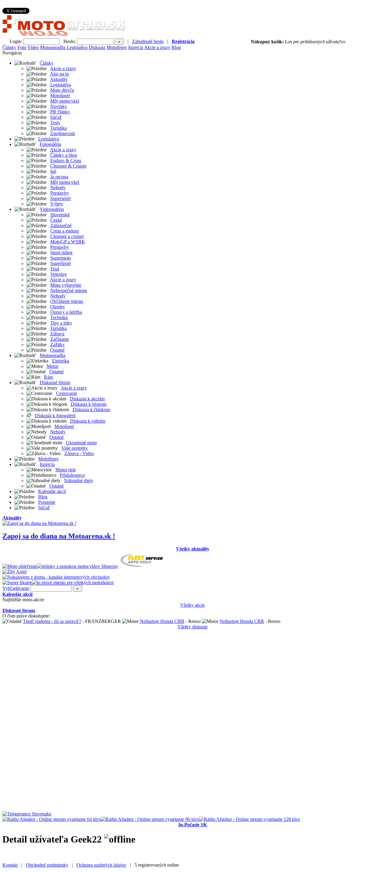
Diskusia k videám (87, 421)
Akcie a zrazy (157, 47)
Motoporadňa (53, 47)
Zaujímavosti (62, 133)
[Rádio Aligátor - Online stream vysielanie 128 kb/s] (249, 819)
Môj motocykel (64, 100)
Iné (53, 171)
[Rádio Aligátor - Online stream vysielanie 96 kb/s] (150, 819)
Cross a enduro (64, 230)
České (56, 220)
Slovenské (60, 214)
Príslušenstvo (72, 475)
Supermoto (60, 257)
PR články (60, 111)
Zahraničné (61, 225)
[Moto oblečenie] (19, 566)
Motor (52, 366)
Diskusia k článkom (91, 409)
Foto (21, 47)
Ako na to (59, 73)
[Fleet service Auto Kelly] (142, 566)
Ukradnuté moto (81, 442)
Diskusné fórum (55, 382)
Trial (54, 268)
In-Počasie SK (192, 824)
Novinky (58, 106)
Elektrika (60, 360)
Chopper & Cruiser (68, 165)
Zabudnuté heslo (148, 41)
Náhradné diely (78, 480)
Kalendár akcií (52, 491)
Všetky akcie (192, 605)
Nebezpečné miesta (68, 290)
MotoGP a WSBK (67, 241)
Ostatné (57, 350)
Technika (59, 317)
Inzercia (135, 47)
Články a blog (63, 155)
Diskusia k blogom (88, 404)
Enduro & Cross (65, 160)
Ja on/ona (59, 176)
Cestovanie (66, 393)
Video (33, 47)
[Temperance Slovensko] (26, 813)
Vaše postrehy (74, 448)
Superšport (60, 263)
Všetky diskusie (192, 626)
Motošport (60, 95)
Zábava (57, 333)
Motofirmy (116, 47)
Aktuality (59, 79)
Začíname (59, 339)
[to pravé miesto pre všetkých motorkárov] (73, 582)
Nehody (58, 187)
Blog (176, 47)
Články (9, 47)
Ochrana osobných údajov (101, 864)
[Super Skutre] (17, 582)
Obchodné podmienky (47, 864)
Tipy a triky (61, 322)
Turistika (58, 128)
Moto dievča (62, 90)
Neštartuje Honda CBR (162, 621)
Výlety (56, 203)
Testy (55, 122)
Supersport (60, 198)
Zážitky (57, 344)
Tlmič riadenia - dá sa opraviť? (52, 621)
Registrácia (183, 41)
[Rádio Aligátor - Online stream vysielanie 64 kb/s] (51, 819)
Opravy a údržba (66, 312)
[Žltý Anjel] (14, 571)
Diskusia (97, 47)
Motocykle (65, 469)
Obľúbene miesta (66, 301)
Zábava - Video (79, 453)
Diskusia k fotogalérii (55, 415)
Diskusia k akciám (87, 398)
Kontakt (10, 864)
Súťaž (56, 117)
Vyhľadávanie (15, 588)
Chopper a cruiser (67, 236)
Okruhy (57, 306)
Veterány (58, 274)
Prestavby (59, 193)
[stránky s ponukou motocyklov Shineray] (77, 566)
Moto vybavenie (65, 285)
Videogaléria (52, 209)
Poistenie (46, 502)
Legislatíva (77, 47)
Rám (48, 377)
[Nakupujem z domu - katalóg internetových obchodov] (56, 577)
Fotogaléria (50, 144)
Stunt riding (61, 252)
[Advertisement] (26, 720)
